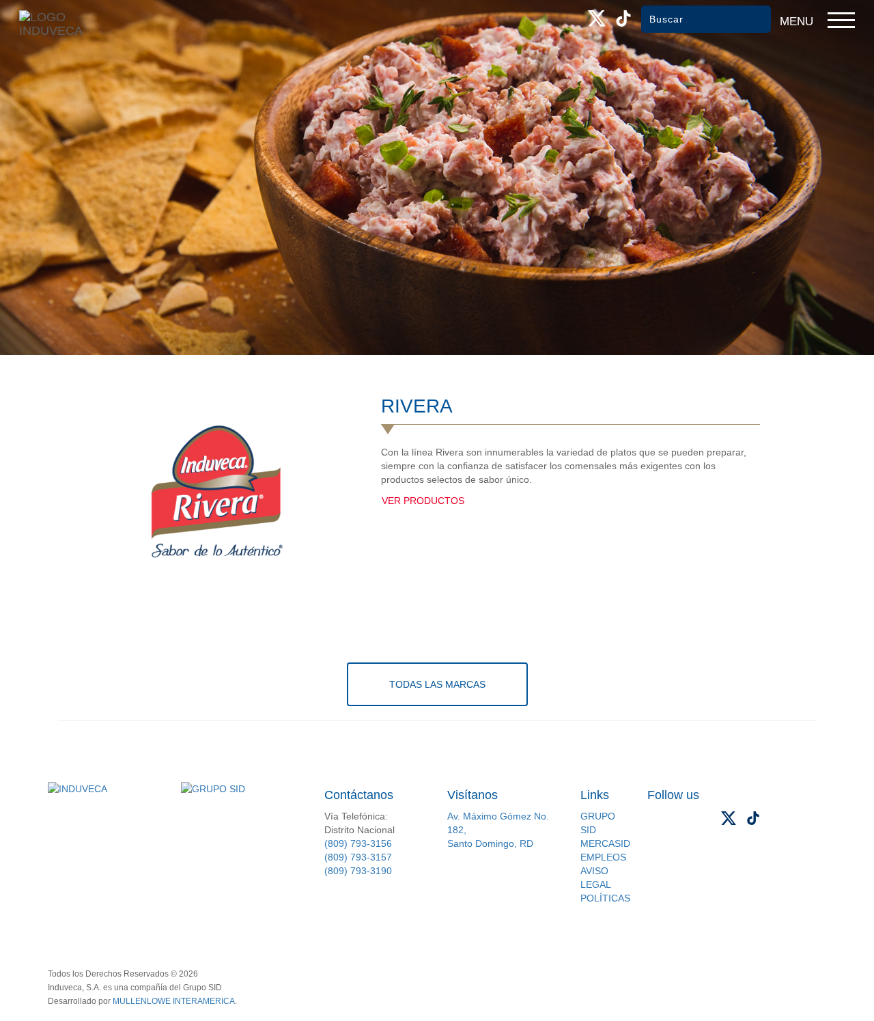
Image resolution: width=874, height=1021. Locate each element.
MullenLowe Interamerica (174, 1001)
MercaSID (605, 843)
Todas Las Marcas (437, 684)
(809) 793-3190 (358, 870)
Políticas (605, 898)
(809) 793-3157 (358, 857)
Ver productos (423, 500)
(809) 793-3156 (358, 843)
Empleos (603, 857)
